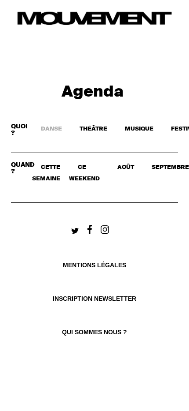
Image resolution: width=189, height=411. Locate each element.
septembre (170, 167)
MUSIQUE (139, 129)
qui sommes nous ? (94, 332)
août (125, 167)
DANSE (51, 129)
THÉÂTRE (93, 129)
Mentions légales (94, 265)
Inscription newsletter (94, 298)
